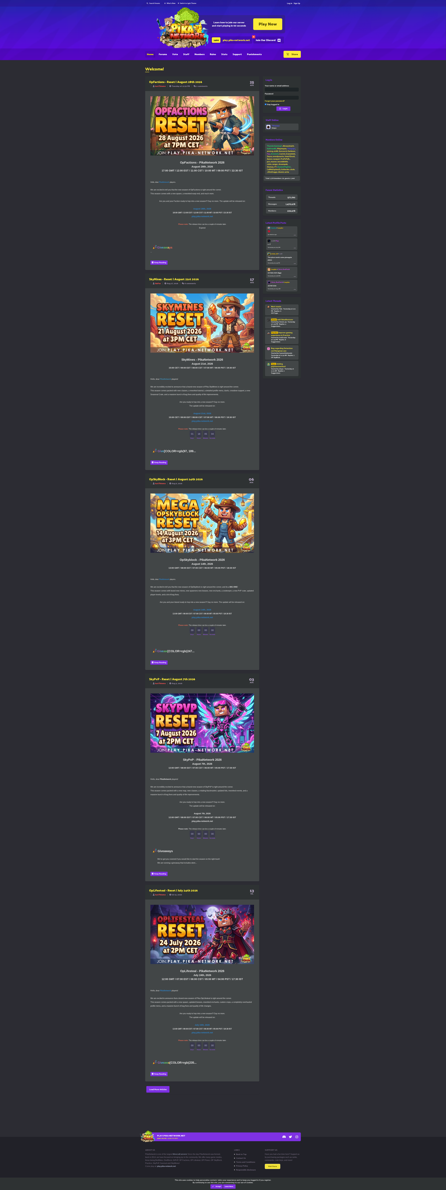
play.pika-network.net (166, 1166)
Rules (213, 54)
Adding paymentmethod (278, 365)
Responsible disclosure (246, 1169)
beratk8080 (283, 161)
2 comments (202, 86)
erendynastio (278, 156)
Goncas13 (283, 151)
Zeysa (269, 156)
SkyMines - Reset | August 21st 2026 (174, 279)
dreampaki (283, 164)
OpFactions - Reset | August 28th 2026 (175, 82)
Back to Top (241, 1154)
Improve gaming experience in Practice (281, 334)
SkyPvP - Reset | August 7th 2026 (172, 679)
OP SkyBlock (275, 357)
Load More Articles (158, 1089)
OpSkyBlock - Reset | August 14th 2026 (176, 479)
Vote (175, 54)
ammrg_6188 (272, 151)
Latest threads (273, 301)
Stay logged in (272, 104)
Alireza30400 (288, 146)
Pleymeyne (282, 148)
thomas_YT (272, 166)
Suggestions (275, 326)
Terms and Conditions (245, 1161)
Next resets (276, 306)
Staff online (272, 120)
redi (272, 240)
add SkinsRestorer (282, 319)
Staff (186, 54)
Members (200, 54)
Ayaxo (269, 159)
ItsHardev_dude (288, 169)
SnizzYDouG (290, 156)
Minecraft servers (180, 1154)
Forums (163, 54)
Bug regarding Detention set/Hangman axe (282, 349)
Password (269, 93)
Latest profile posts (276, 223)
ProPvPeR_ (285, 159)
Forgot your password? (275, 101)
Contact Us (241, 1158)
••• (295, 235)
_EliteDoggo (272, 172)
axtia (287, 172)
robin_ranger (272, 164)
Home (150, 54)
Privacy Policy (242, 1165)
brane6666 (290, 153)
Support (237, 54)
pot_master (272, 161)
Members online (274, 140)
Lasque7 (276, 159)
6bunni (281, 172)
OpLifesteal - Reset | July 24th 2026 (173, 890)
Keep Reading (160, 262)
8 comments (190, 283)
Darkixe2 (291, 151)
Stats (224, 54)
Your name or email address (277, 85)
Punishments (254, 54)
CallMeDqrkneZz (273, 169)
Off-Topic (274, 313)
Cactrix (282, 153)
